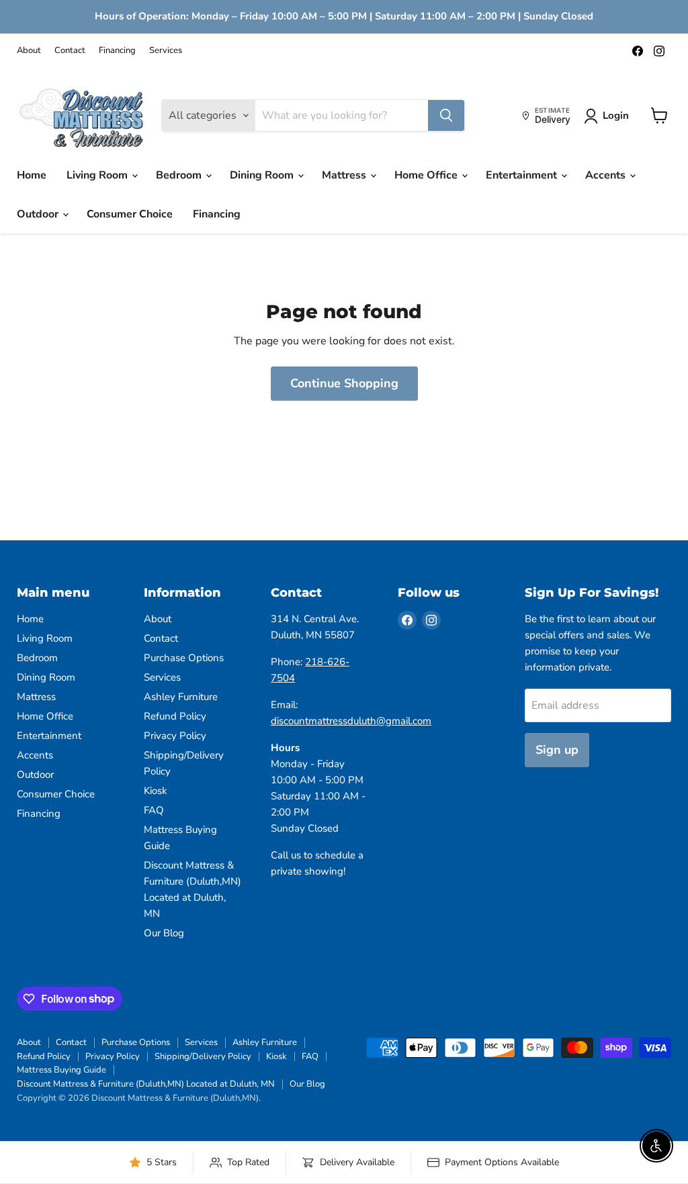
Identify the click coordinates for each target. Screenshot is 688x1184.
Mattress (345, 175)
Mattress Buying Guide (61, 1070)
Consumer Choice (130, 214)
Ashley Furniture (181, 696)
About (29, 51)
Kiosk (155, 790)
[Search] (446, 115)
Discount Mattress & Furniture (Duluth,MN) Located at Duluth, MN (146, 1084)
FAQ (154, 810)
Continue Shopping (344, 383)
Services (165, 51)
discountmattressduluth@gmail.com (351, 721)
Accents (606, 175)
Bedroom (180, 175)
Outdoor (39, 214)
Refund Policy (175, 716)
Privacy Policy (175, 735)
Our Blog (164, 933)
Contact (69, 51)
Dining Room (263, 175)
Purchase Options (184, 657)
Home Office (427, 175)
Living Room (98, 175)
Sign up (556, 750)
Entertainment (523, 175)
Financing (117, 51)
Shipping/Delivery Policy (203, 1056)
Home (31, 175)
